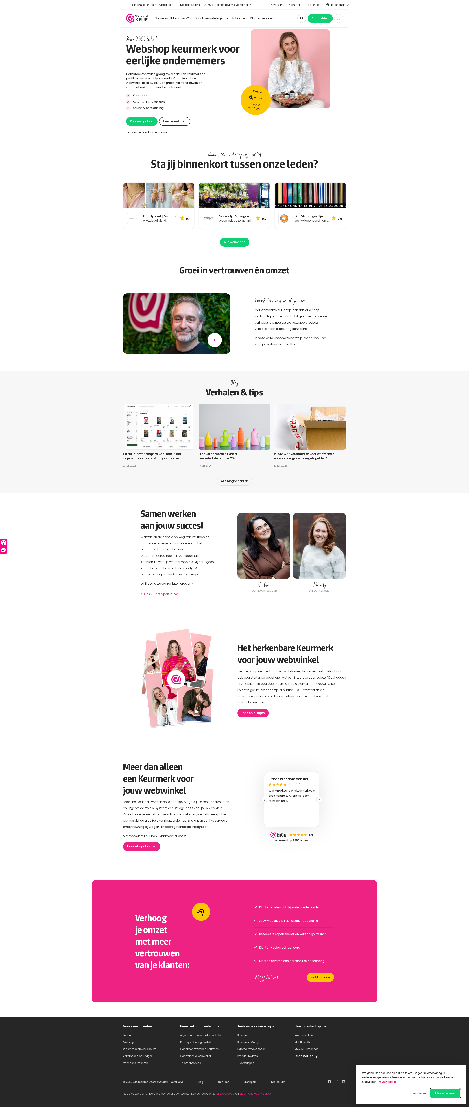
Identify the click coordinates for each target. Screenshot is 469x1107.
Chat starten (304, 1056)
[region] (291, 553)
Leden (127, 1035)
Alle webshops (234, 242)
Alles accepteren (445, 1093)
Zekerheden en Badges (137, 1056)
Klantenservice (261, 18)
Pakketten (239, 18)
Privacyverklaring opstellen (197, 1042)
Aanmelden (320, 18)
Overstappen (245, 1063)
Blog (200, 1082)
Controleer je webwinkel (195, 1056)
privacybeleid (225, 1093)
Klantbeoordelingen (210, 18)
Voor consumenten (135, 1063)
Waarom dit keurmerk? (172, 18)
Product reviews (247, 1056)
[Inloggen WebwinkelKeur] (338, 18)
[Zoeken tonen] (301, 18)
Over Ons (277, 5)
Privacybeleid (387, 1081)
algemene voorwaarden (255, 1093)
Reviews (242, 1035)
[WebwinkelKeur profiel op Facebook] (329, 1082)
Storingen (250, 1082)
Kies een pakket (142, 121)
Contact (294, 5)
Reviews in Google (248, 1042)
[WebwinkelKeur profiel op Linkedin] (344, 1082)
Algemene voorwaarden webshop (201, 1035)
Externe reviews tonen (251, 1049)
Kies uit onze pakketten (161, 594)
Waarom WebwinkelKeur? (139, 1049)
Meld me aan (320, 977)
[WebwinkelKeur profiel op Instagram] (336, 1082)
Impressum (278, 1082)
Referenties (313, 5)
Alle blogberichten (234, 481)
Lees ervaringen (174, 121)
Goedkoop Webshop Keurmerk (199, 1049)
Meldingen (129, 1042)
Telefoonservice (190, 1063)
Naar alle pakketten (141, 846)
